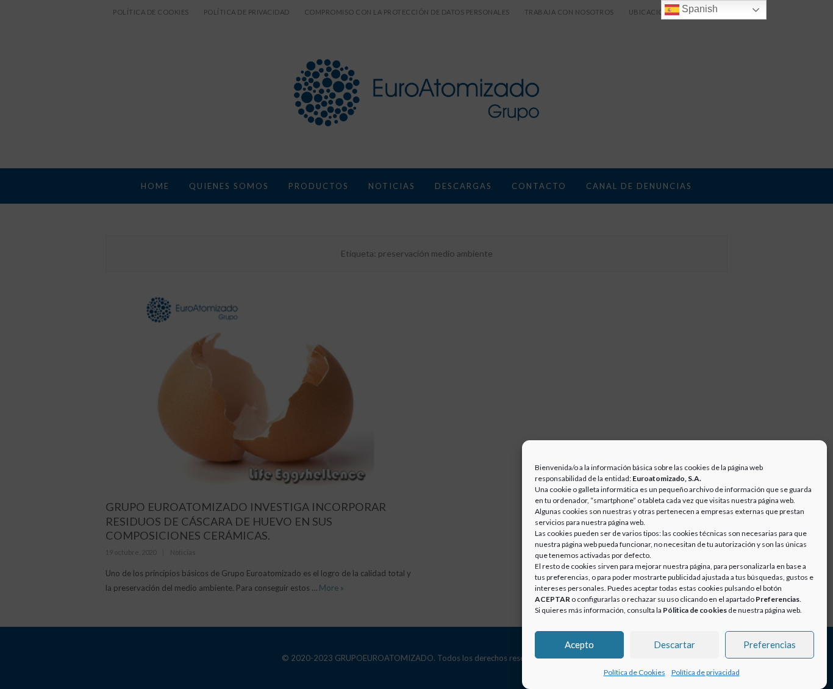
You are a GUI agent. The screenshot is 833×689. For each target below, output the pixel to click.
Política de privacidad (705, 672)
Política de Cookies (634, 672)
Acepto (579, 644)
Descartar (674, 644)
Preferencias (769, 644)
